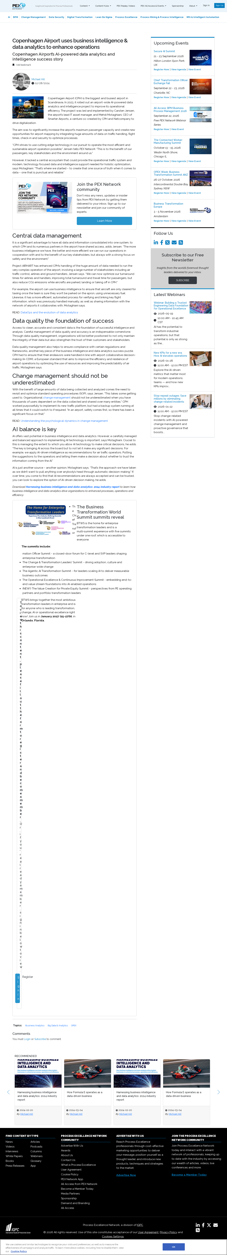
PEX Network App (72, 1179)
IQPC (140, 1225)
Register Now (161, 69)
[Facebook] (162, 243)
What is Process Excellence (78, 1164)
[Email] (175, 243)
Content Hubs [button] (102, 6)
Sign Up (219, 5)
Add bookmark (23, 65)
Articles (35, 1141)
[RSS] (198, 1230)
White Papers (14, 1156)
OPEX (73, 1025)
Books (10, 1161)
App (33, 1165)
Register (27, 977)
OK (173, 1246)
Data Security (56, 17)
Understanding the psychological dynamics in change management (64, 420)
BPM (15, 17)
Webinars (36, 1156)
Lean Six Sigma (104, 17)
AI (9, 17)
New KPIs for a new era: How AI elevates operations (170, 354)
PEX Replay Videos (126, 6)
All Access (67, 1208)
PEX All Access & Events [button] (153, 6)
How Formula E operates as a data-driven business (84, 1094)
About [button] (192, 6)
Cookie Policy (69, 1174)
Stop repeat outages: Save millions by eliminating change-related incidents (170, 398)
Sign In (206, 5)
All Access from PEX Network (79, 1184)
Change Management (33, 17)
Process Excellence (126, 17)
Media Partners (70, 1193)
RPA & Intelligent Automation (203, 17)
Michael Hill (38, 79)
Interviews (12, 1151)
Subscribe (40, 1039)
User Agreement (71, 1169)
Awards (65, 1150)
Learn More (104, 221)
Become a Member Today (77, 1188)
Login (27, 1039)
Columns (36, 1151)
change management (57, 397)
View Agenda (178, 69)
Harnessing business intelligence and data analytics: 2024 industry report (73, 486)
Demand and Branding (75, 1203)
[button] (8, 1092)
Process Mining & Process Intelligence (162, 17)
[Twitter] (168, 243)
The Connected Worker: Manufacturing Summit (168, 141)
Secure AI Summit (164, 51)
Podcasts (36, 1146)
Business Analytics (35, 1025)
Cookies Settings (113, 1236)
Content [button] (84, 6)
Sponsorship (178, 6)
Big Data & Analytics (58, 1025)
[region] (113, 1247)
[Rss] (181, 243)
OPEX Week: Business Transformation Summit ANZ (171, 173)
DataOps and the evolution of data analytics (49, 312)
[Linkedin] (156, 243)
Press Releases (15, 1165)
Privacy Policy (168, 1232)
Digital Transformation (80, 17)
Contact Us (68, 1160)
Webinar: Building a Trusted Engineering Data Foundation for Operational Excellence (171, 305)
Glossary (36, 1161)
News (9, 1141)
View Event (194, 69)
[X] (210, 1225)
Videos (10, 1146)
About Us (67, 1155)
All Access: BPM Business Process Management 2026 (170, 109)
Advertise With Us (72, 1145)
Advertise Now (126, 1175)
